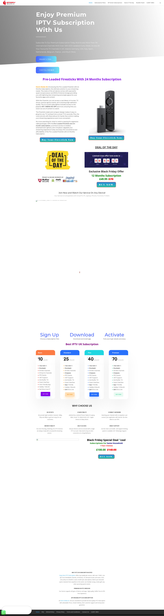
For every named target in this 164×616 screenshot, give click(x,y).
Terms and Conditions (73, 612)
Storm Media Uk (64, 600)
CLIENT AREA (150, 3)
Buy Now (45, 394)
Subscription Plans (100, 3)
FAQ (43, 612)
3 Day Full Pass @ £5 (46, 70)
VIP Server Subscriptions (115, 3)
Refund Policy (50, 612)
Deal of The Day (129, 3)
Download (82, 335)
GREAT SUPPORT (114, 426)
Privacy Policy (60, 612)
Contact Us (85, 612)
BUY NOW (106, 184)
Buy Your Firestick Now (58, 140)
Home (90, 3)
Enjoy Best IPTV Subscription (67, 575)
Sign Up (49, 335)
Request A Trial (45, 59)
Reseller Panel (140, 3)
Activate (114, 335)
